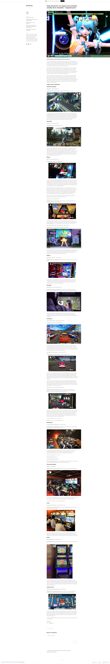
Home (27, 11)
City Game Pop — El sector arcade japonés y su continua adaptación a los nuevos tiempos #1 (31, 26)
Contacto (27, 13)
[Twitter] (26, 44)
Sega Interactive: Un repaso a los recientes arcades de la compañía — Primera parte (59, 650)
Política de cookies (22, 662)
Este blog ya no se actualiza (30, 17)
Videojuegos (51, 628)
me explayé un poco (51, 114)
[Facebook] (28, 44)
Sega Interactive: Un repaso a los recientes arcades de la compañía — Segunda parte (62, 7)
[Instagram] (30, 44)
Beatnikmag (29, 5)
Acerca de (27, 12)
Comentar (74, 641)
